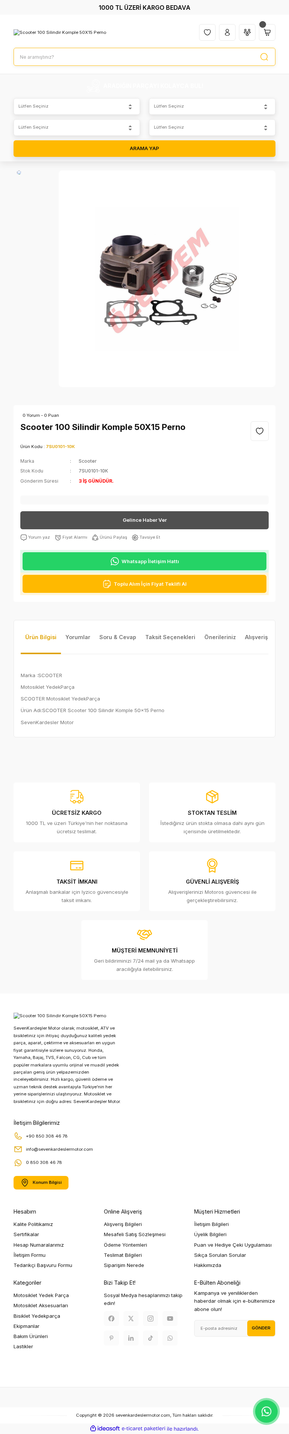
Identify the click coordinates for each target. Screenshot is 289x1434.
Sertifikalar (26, 1234)
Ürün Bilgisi (40, 637)
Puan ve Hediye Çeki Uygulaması (233, 1245)
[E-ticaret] (144, 1429)
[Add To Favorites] (260, 431)
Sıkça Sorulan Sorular (220, 1255)
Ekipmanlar (27, 1326)
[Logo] (60, 32)
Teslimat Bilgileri (123, 1255)
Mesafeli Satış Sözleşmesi (135, 1234)
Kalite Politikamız (33, 1224)
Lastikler (23, 1346)
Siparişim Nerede (124, 1265)
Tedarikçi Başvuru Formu (43, 1265)
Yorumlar (77, 637)
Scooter (88, 461)
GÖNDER (261, 1328)
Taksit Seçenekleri (170, 637)
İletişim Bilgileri (211, 1224)
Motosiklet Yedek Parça (41, 1295)
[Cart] (267, 32)
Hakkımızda (207, 1265)
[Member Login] (227, 32)
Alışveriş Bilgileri (123, 1224)
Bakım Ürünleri (31, 1336)
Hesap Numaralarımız (39, 1245)
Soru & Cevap (117, 637)
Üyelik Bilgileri (210, 1234)
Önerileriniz (220, 637)
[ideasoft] (105, 1428)
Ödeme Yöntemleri (125, 1245)
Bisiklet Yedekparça (37, 1316)
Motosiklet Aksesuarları (41, 1305)
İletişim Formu (30, 1255)
